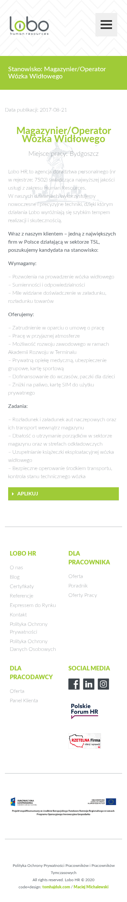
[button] (63, 494)
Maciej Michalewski (91, 887)
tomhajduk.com (56, 887)
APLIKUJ (27, 493)
